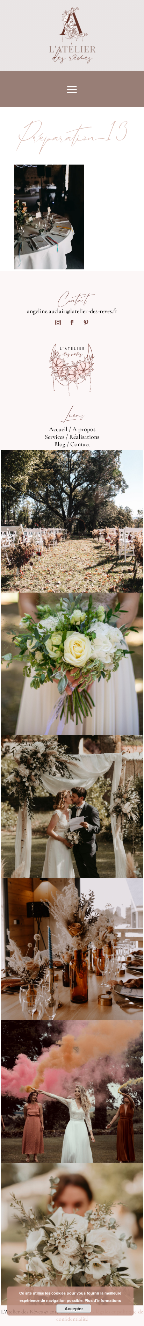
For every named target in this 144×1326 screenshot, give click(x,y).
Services (54, 437)
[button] (49, 217)
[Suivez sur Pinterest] (86, 322)
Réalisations (84, 437)
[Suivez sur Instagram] (58, 322)
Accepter (74, 1308)
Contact (80, 444)
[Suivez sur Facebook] (72, 322)
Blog (59, 444)
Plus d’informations (103, 1300)
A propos (83, 429)
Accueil (58, 429)
